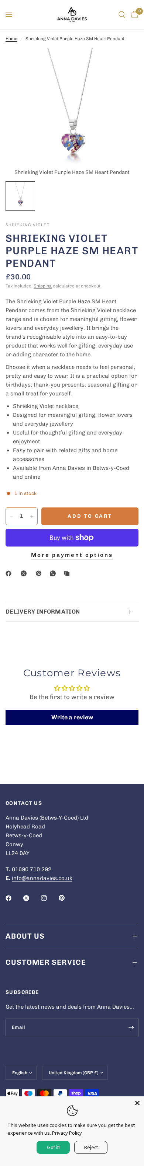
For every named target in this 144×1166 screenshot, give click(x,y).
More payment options (72, 555)
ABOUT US (25, 936)
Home (11, 38)
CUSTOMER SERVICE (46, 962)
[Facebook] (10, 573)
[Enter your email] (131, 1027)
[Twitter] (31, 898)
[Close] (137, 1103)
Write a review (72, 717)
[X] (25, 573)
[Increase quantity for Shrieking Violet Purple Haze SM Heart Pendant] (31, 516)
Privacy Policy (67, 1133)
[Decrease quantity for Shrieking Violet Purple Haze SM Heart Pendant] (11, 516)
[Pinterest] (40, 573)
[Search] (122, 14)
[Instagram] (49, 898)
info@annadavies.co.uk (42, 878)
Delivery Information (43, 611)
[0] (133, 14)
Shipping (43, 286)
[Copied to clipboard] (68, 573)
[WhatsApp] (54, 573)
